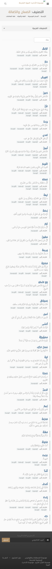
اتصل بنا (5, 557)
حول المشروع (16, 557)
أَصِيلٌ (45, 148)
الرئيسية (43, 16)
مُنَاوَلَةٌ (45, 442)
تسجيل (5, 540)
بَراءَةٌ (45, 122)
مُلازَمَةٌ (45, 419)
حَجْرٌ (46, 62)
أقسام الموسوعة (33, 16)
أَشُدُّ (46, 471)
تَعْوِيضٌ (44, 77)
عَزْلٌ (46, 106)
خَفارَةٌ (45, 373)
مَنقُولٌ (45, 237)
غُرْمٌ (46, 224)
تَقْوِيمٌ (45, 164)
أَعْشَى (45, 324)
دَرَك (46, 516)
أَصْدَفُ (45, 484)
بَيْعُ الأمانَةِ (43, 282)
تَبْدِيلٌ (45, 390)
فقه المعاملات (10, 16)
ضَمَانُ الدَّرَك (42, 347)
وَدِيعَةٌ (45, 250)
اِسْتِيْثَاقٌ (44, 301)
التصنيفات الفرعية (40, 28)
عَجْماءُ (45, 455)
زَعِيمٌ (46, 406)
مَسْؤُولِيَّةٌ (43, 337)
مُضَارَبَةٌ (44, 263)
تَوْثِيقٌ (45, 49)
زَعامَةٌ (45, 211)
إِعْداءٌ (45, 497)
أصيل (45, 314)
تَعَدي (45, 135)
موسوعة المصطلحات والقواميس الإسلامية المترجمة (36, 559)
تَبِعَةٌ (46, 195)
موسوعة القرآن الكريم (42, 562)
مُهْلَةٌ (45, 432)
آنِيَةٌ (46, 357)
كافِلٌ (45, 93)
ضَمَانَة (45, 180)
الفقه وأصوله (21, 16)
